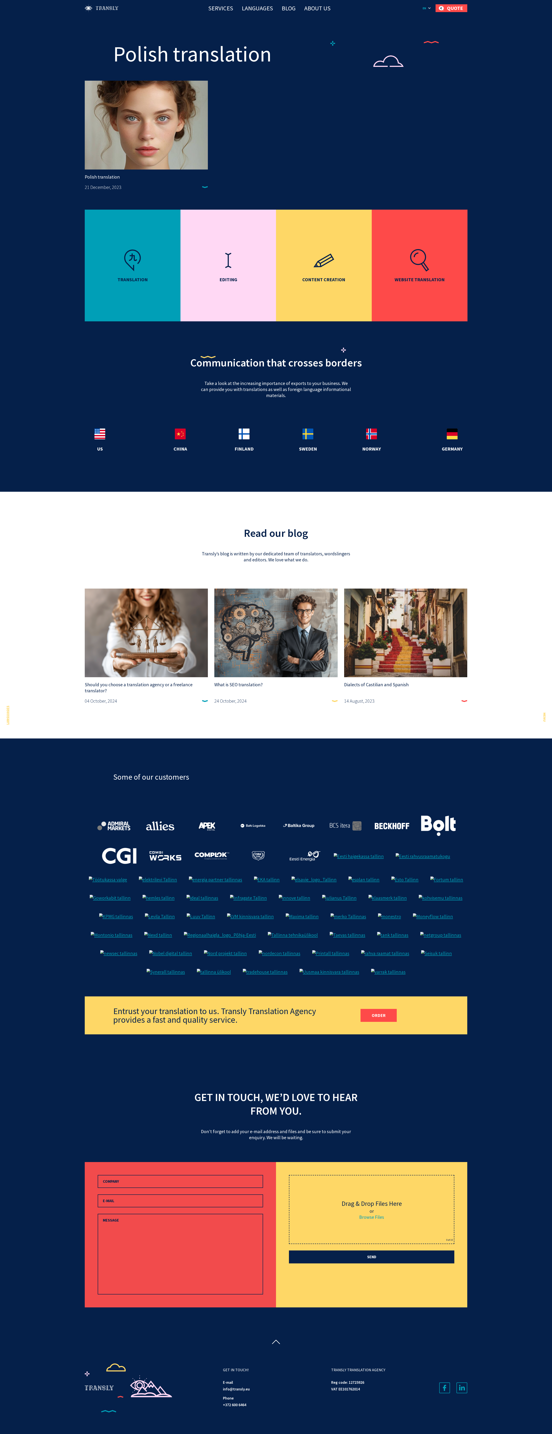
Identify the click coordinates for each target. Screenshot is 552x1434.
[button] (426, 8)
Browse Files (371, 1217)
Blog (289, 8)
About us (317, 8)
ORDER (379, 1015)
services (220, 8)
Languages (257, 8)
